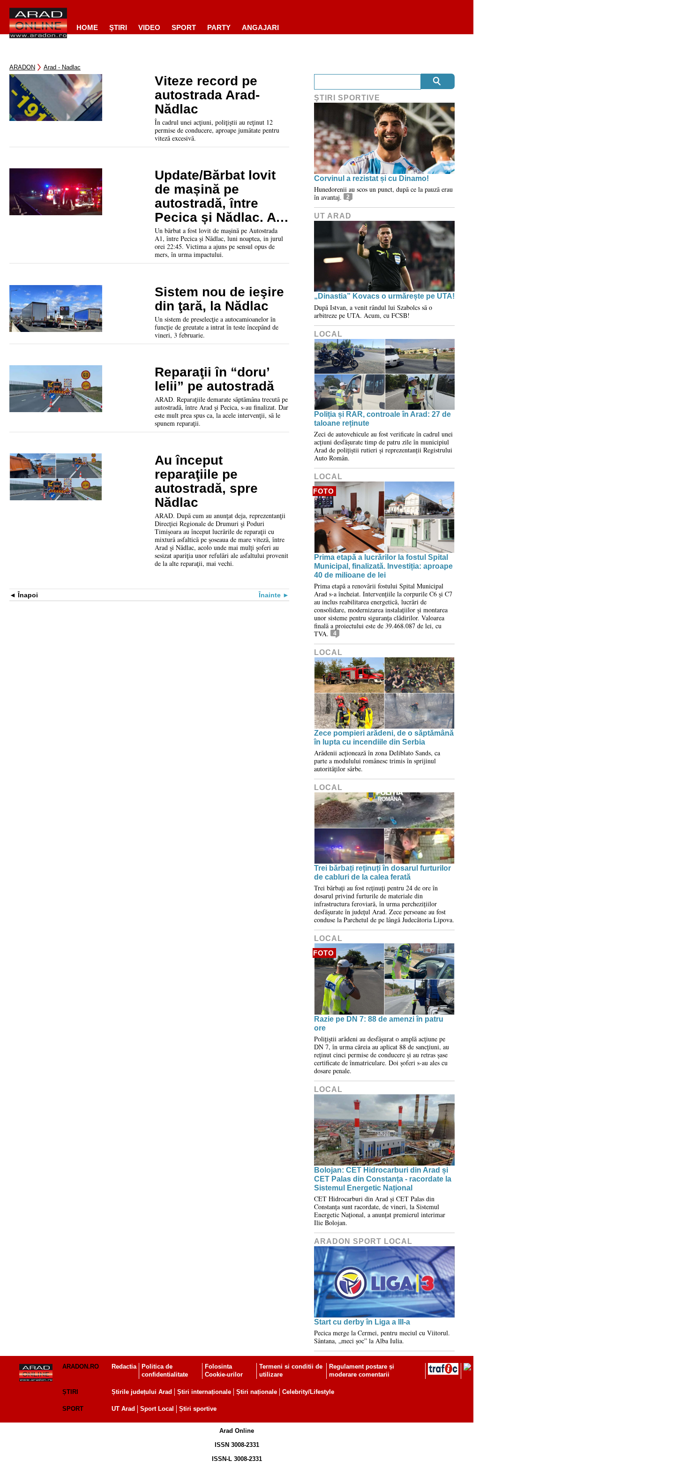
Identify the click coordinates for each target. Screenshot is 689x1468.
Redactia (124, 1366)
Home (87, 27)
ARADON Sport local (363, 1241)
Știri (70, 1391)
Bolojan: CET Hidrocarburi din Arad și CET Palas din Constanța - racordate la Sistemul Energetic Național (382, 1179)
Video (149, 27)
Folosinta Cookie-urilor (224, 1370)
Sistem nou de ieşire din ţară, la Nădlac (219, 299)
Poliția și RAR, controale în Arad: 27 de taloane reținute (382, 418)
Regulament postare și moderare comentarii (361, 1370)
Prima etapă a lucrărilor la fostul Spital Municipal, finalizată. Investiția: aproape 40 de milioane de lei (383, 566)
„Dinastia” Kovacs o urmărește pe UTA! (384, 296)
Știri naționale (256, 1391)
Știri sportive (198, 1408)
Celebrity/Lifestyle (308, 1391)
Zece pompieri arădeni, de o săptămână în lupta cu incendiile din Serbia (384, 737)
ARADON (22, 67)
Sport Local (157, 1408)
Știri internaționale (204, 1391)
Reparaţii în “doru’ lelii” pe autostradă (214, 379)
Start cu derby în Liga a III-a (362, 1322)
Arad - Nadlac (62, 67)
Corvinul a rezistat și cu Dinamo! (371, 178)
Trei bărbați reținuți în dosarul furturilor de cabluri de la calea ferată (382, 872)
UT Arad (333, 216)
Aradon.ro (80, 1366)
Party (219, 27)
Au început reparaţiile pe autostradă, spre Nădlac (206, 481)
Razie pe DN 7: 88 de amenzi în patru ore (378, 1023)
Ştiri (118, 27)
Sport (184, 27)
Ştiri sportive (347, 98)
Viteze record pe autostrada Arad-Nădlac (207, 95)
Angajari (260, 27)
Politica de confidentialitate (165, 1370)
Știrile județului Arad (142, 1391)
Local (328, 334)
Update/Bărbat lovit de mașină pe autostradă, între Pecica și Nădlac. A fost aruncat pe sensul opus (215, 196)
